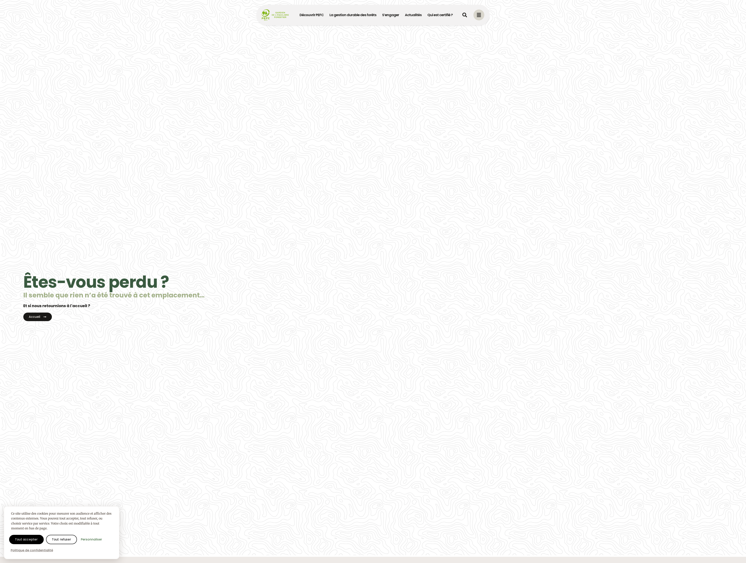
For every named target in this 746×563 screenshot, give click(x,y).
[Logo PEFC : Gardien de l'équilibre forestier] (275, 15)
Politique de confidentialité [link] (32, 550)
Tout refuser (61, 539)
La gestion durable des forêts (352, 14)
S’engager (390, 14)
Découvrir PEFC (312, 14)
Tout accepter (26, 539)
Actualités (413, 14)
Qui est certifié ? (440, 14)
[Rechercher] (464, 15)
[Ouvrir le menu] (478, 15)
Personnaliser (91, 539)
